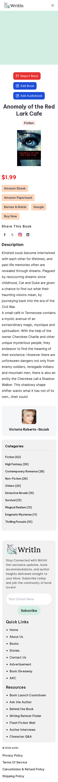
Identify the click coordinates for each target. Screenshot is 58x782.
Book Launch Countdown (28, 695)
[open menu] (52, 5)
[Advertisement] (29, 35)
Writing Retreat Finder (25, 716)
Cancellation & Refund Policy (23, 769)
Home (14, 630)
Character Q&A (21, 736)
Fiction (29, 123)
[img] (18, 5)
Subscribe (29, 610)
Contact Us (18, 657)
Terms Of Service (14, 762)
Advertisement (20, 664)
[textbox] (29, 324)
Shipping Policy (13, 776)
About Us (16, 637)
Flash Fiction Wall (23, 723)
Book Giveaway (21, 671)
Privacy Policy (12, 755)
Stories (14, 650)
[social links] (5, 235)
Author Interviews (22, 729)
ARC (13, 678)
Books (14, 643)
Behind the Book (22, 709)
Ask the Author (21, 702)
